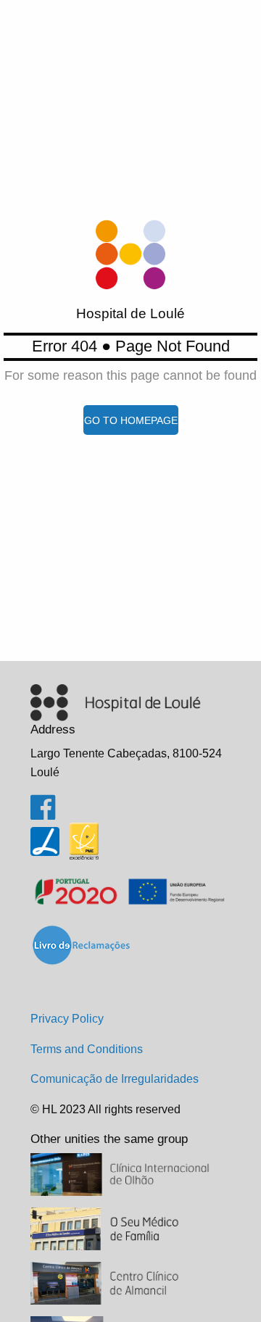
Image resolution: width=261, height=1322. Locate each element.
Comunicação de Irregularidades (114, 1079)
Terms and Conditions (86, 1049)
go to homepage (131, 420)
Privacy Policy (67, 1019)
